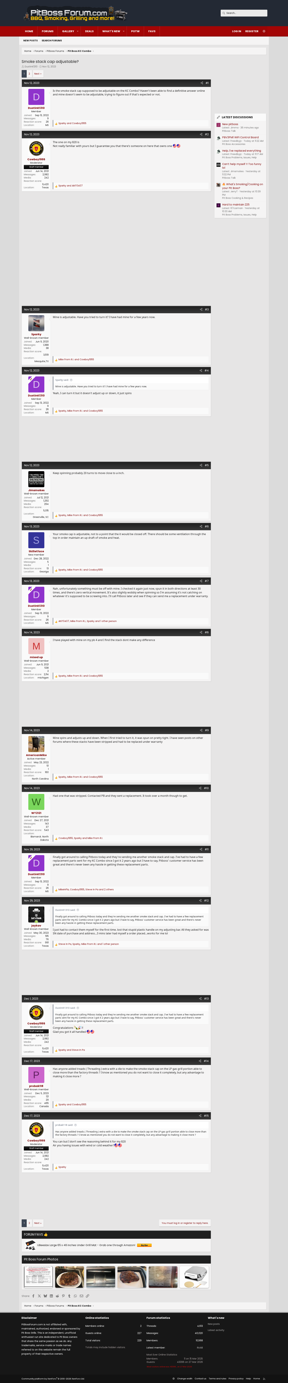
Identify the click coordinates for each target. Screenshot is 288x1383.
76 (47, 939)
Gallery (68, 31)
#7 (207, 581)
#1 (207, 83)
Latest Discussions (237, 117)
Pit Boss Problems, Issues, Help (239, 157)
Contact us (200, 1378)
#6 (207, 526)
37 (47, 827)
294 (46, 504)
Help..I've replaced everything (241, 151)
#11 (207, 849)
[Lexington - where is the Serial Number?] (163, 1277)
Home (29, 31)
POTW (135, 31)
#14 (206, 1061)
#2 (207, 134)
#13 (206, 999)
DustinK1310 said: (65, 909)
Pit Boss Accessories (233, 144)
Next (37, 73)
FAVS (152, 31)
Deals (89, 31)
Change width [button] (184, 1378)
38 (47, 348)
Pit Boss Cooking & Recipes (237, 198)
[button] (78, 31)
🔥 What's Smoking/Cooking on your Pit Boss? (242, 186)
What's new (111, 31)
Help (248, 1378)
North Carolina (40, 778)
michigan (43, 677)
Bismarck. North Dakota (40, 838)
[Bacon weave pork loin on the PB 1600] (69, 1277)
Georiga (44, 571)
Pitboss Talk (229, 131)
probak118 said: (64, 1124)
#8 (207, 632)
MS (47, 125)
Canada (44, 1106)
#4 (206, 370)
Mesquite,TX (41, 361)
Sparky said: (62, 379)
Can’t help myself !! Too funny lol (241, 166)
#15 (206, 1116)
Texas (45, 187)
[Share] (201, 83)
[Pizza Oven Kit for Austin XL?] (194, 1277)
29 (47, 1099)
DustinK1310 (31, 66)
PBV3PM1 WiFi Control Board (240, 137)
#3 (207, 309)
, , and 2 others (86, 889)
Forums (48, 31)
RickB (200, 1347)
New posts (30, 40)
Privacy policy (236, 1378)
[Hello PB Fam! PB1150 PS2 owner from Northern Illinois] (131, 1277)
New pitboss (230, 124)
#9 (207, 730)
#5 (207, 465)
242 (46, 177)
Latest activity (216, 1330)
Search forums (52, 40)
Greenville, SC (41, 517)
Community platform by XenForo (53, 1378)
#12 (206, 900)
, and (80, 410)
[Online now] (36, 922)
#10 (206, 788)
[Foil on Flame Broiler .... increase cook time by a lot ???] (38, 1277)
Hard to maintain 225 (236, 204)
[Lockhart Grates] (100, 1277)
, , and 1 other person (87, 621)
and (72, 123)
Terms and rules (217, 1378)
